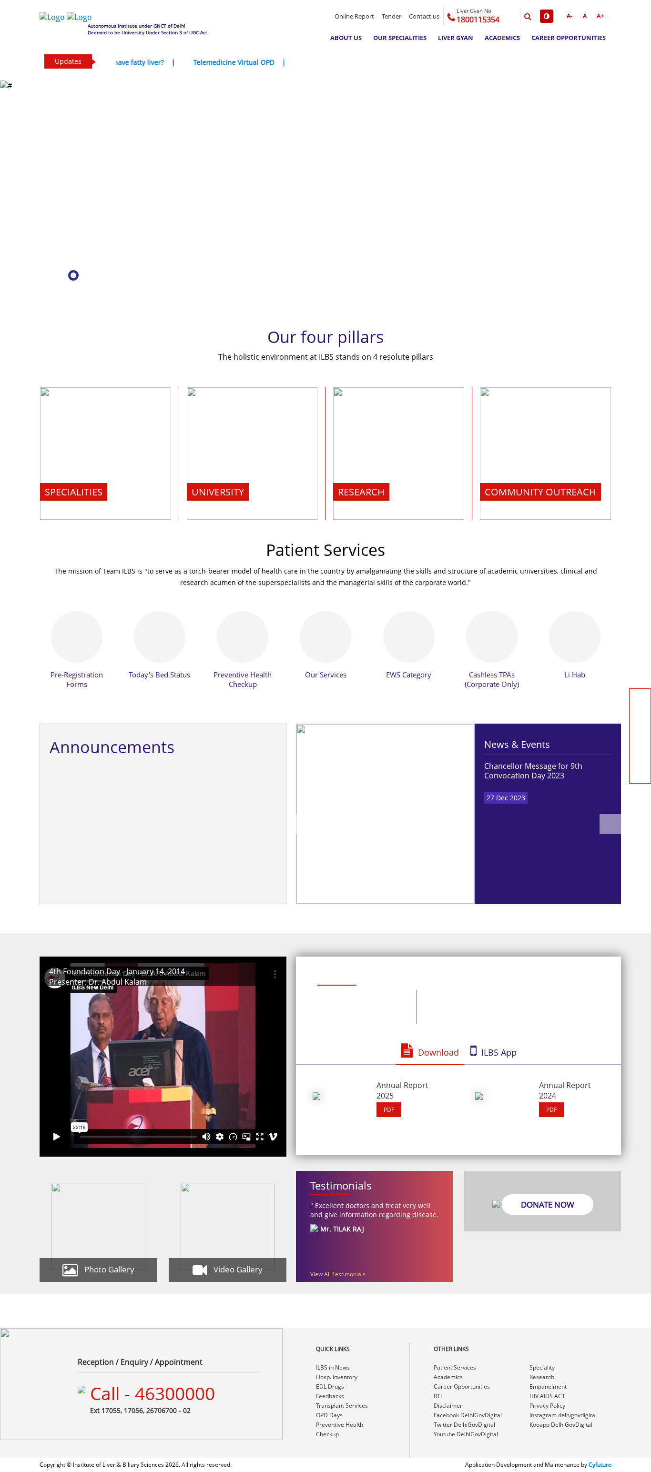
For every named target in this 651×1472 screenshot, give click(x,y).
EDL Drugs (330, 1386)
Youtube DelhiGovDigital (466, 1434)
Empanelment (548, 1386)
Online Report (354, 16)
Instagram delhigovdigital (563, 1415)
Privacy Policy (547, 1405)
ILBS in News (333, 1367)
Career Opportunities (568, 37)
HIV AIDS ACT (547, 1396)
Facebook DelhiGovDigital (468, 1415)
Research (541, 1377)
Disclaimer (448, 1405)
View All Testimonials (338, 1274)
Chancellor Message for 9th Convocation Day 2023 (533, 770)
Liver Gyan (455, 37)
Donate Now (547, 1204)
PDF (389, 1110)
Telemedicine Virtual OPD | (200, 62)
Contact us (424, 16)
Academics (502, 37)
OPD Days (329, 1415)
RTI (438, 1396)
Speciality (542, 1367)
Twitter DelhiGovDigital (464, 1425)
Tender (391, 16)
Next (610, 824)
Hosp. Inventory (336, 1377)
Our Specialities (400, 37)
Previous (306, 824)
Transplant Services (342, 1405)
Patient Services (455, 1367)
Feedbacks (330, 1396)
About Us (346, 37)
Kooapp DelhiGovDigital (560, 1425)
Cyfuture (600, 1465)
